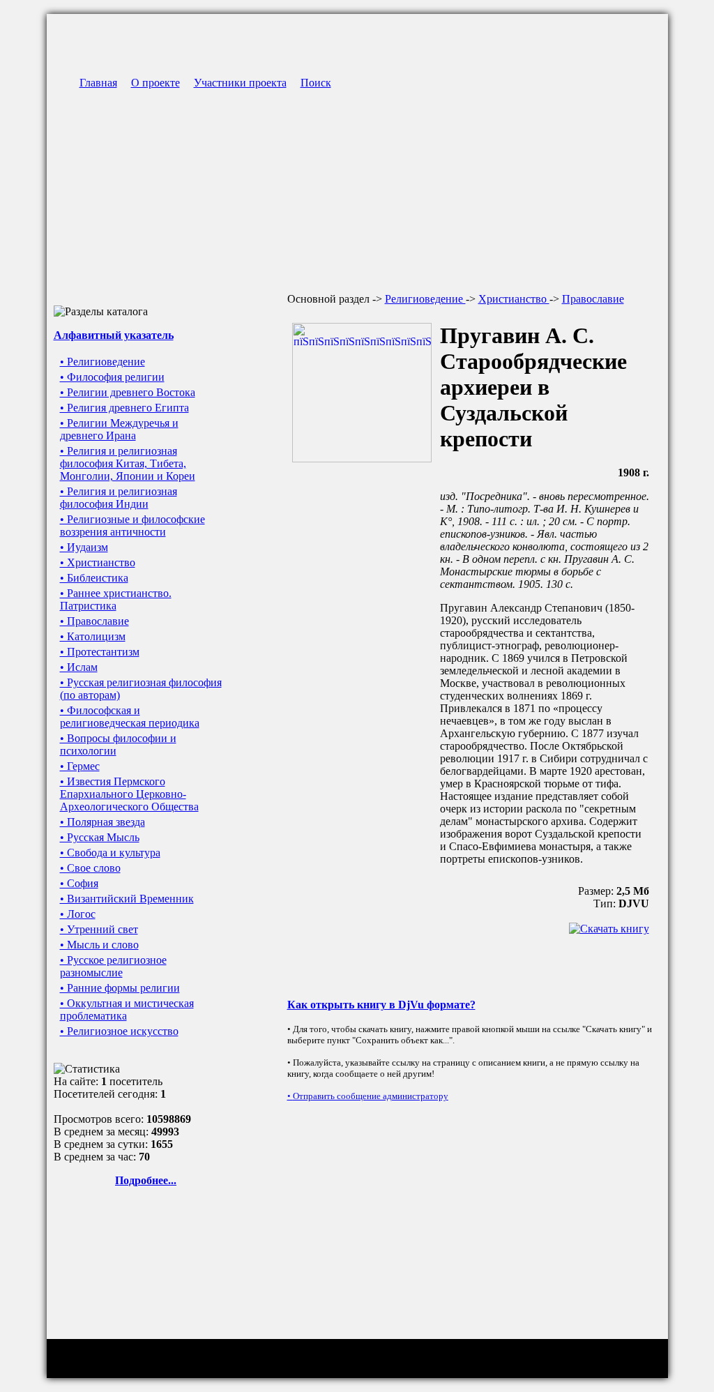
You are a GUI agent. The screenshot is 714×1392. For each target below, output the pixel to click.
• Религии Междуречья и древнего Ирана (119, 429)
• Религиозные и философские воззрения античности (132, 525)
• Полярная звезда (102, 822)
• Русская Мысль (99, 837)
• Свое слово (90, 868)
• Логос (78, 914)
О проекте (155, 83)
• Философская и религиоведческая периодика (129, 716)
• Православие (94, 621)
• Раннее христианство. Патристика (116, 599)
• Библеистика (94, 578)
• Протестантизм (99, 652)
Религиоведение (425, 299)
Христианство (513, 299)
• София (79, 883)
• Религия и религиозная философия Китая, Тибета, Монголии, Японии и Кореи (127, 463)
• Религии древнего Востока (127, 392)
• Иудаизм (84, 547)
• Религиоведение (102, 362)
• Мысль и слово (99, 945)
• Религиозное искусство (119, 1031)
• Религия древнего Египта (124, 408)
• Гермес (80, 766)
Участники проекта (240, 83)
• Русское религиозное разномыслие (113, 966)
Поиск (316, 83)
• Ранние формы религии (120, 988)
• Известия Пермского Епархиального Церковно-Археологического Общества (129, 794)
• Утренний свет (99, 929)
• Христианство (97, 562)
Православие (593, 299)
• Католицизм (93, 636)
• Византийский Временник (127, 899)
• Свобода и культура (110, 852)
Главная (98, 83)
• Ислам (79, 667)
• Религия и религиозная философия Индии (118, 497)
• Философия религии (112, 377)
